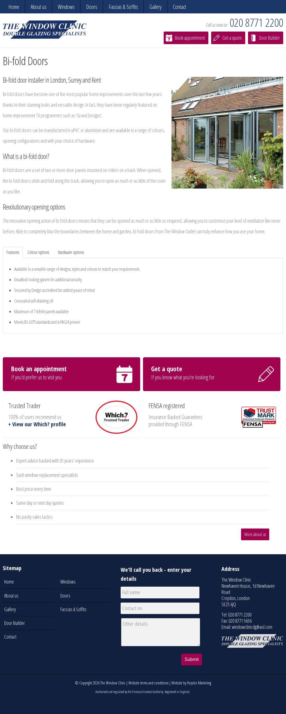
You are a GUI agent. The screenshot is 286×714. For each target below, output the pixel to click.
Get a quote (232, 37)
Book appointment (190, 37)
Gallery (155, 7)
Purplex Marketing (199, 683)
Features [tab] (12, 252)
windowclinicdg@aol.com (252, 626)
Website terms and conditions (148, 683)
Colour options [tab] (38, 252)
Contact (179, 7)
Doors (91, 7)
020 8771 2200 (256, 22)
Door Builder (269, 37)
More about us (255, 534)
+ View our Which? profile (37, 424)
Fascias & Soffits (123, 7)
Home (13, 7)
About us (38, 7)
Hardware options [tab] (71, 252)
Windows (66, 7)
